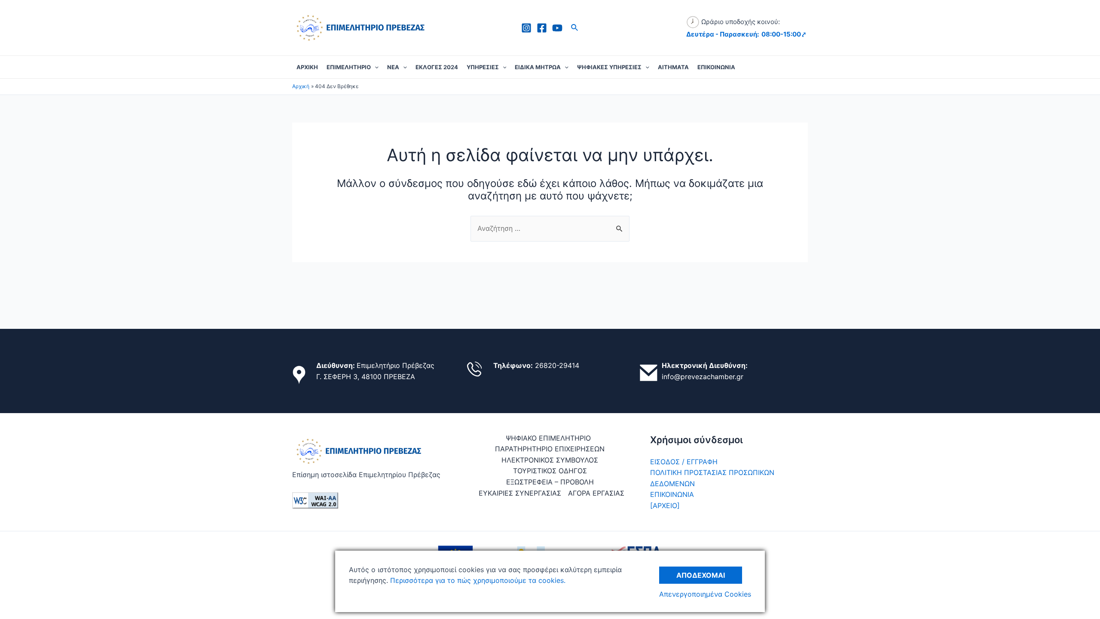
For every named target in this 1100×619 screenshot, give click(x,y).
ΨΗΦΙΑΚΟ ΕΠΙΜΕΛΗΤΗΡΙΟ (548, 438)
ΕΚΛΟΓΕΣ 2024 (437, 67)
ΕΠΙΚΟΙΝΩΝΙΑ (716, 67)
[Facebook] (542, 28)
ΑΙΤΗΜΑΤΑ (673, 67)
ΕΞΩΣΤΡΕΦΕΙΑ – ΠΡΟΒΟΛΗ (550, 482)
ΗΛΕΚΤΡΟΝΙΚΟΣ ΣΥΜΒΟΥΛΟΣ (549, 460)
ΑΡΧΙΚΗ (307, 67)
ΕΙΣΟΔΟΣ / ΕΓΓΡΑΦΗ (684, 461)
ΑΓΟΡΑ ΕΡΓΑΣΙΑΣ (596, 493)
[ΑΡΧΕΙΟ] (665, 505)
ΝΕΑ (393, 67)
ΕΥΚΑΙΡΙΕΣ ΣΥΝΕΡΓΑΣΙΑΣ (520, 493)
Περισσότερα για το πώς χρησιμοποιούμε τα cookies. (476, 580)
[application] (375, 67)
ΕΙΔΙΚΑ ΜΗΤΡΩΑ (538, 67)
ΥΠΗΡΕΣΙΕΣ (483, 67)
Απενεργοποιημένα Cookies (705, 594)
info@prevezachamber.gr (702, 376)
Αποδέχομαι (700, 575)
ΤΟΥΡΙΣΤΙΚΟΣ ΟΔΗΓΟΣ (550, 470)
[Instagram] (526, 28)
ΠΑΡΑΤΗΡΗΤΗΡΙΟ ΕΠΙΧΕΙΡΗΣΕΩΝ (550, 448)
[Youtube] (557, 28)
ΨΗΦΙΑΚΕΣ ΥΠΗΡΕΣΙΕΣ (609, 67)
